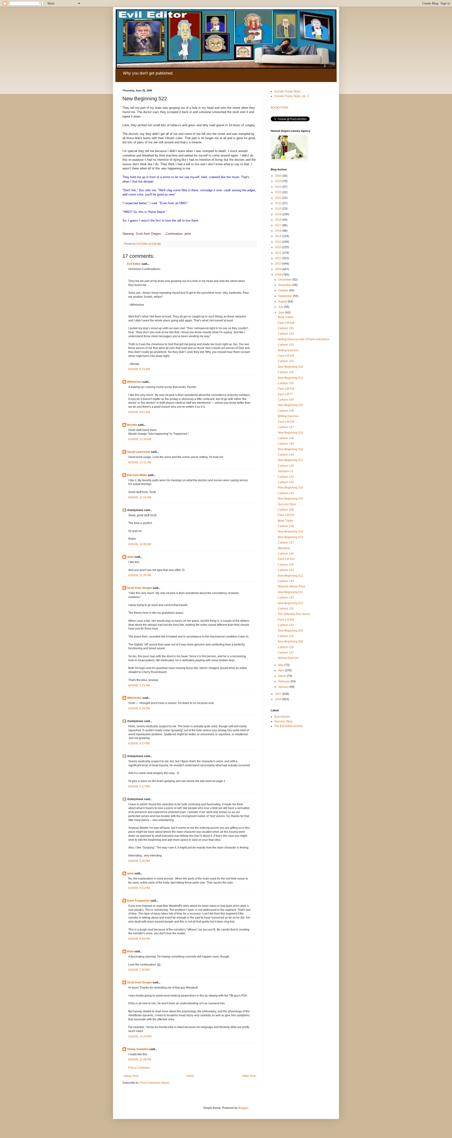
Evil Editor (134, 264)
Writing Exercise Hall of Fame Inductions (303, 339)
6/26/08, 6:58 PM (139, 938)
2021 (278, 203)
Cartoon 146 (286, 438)
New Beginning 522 (290, 366)
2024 (278, 186)
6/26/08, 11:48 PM (139, 1059)
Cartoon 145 (286, 443)
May (281, 665)
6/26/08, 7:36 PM (139, 969)
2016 (278, 230)
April (281, 670)
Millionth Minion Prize (291, 586)
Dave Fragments (138, 900)
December (285, 279)
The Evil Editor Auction (288, 726)
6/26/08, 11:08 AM (139, 544)
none (130, 557)
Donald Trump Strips (287, 91)
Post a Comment (138, 1067)
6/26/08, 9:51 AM (139, 412)
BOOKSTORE (279, 107)
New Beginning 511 (290, 592)
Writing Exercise (288, 350)
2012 (278, 252)
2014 (278, 241)
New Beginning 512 (290, 575)
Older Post (248, 1076)
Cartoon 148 (286, 410)
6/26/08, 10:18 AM (139, 439)
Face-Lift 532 (286, 619)
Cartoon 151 (286, 372)
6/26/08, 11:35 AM (139, 575)
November (285, 285)
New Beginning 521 (290, 377)
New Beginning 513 (290, 537)
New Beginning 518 (290, 449)
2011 (278, 258)
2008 (278, 274)
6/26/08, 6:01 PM (139, 888)
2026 (278, 175)
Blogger (243, 1108)
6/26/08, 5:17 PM (139, 786)
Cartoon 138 (286, 526)
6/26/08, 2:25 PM (139, 685)
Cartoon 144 (286, 454)
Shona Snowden (138, 1049)
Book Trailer (285, 317)
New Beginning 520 (290, 405)
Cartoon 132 (286, 597)
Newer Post (131, 1076)
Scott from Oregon (139, 588)
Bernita (132, 424)
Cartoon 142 (286, 476)
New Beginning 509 (290, 630)
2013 (278, 247)
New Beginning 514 (290, 531)
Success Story (287, 504)
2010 (278, 263)
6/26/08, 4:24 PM (139, 708)
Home (190, 1076)
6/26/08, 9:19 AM (139, 369)
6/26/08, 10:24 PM (139, 1036)
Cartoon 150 (286, 383)
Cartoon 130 (286, 625)
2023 (278, 192)
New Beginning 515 (290, 498)
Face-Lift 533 (286, 559)
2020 (278, 208)
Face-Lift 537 (286, 355)
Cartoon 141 (286, 482)
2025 (278, 181)
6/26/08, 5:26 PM (139, 861)
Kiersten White (137, 475)
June (281, 312)
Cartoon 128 (286, 647)
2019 (278, 214)
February (284, 681)
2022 (278, 197)
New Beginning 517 (290, 460)
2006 (278, 699)
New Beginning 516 (290, 487)
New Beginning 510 (290, 603)
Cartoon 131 (286, 608)
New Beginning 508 (290, 641)
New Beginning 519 (290, 432)
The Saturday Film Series (294, 614)
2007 (278, 694)
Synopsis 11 (285, 471)
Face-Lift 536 (286, 388)
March (282, 676)
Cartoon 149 (286, 399)
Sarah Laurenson (138, 452)
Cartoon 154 (286, 333)
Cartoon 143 (286, 465)
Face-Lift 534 (286, 515)
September (285, 296)
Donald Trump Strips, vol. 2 (291, 96)
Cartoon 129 (286, 636)
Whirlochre (134, 381)
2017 (278, 225)
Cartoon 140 (286, 493)
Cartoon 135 (286, 564)
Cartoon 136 (286, 553)
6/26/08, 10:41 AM (139, 462)
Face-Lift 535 (286, 421)
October (283, 290)
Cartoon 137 (286, 542)
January (283, 686)
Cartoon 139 (286, 509)
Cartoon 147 (286, 427)
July (281, 307)
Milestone (284, 548)
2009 (278, 269)
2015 (278, 236)
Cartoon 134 (286, 570)
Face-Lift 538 (286, 323)
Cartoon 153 (286, 344)
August (283, 301)
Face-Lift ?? (285, 394)
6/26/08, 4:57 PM (139, 743)
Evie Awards (282, 716)
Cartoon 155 (286, 328)
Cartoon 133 (286, 581)
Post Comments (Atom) (154, 1082)
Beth (130, 951)
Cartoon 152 (286, 361)
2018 (278, 219)
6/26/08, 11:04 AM (139, 497)
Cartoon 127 (286, 652)
